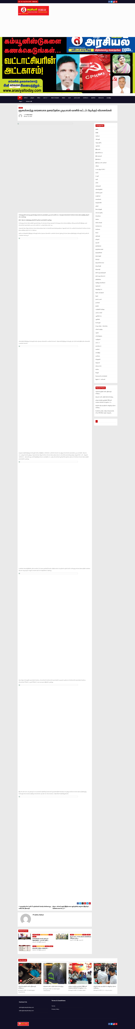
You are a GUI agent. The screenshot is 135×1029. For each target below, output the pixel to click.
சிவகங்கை (98, 216)
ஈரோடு (97, 166)
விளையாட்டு (101, 97)
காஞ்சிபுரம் (98, 196)
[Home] (20, 98)
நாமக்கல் (98, 302)
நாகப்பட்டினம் (99, 299)
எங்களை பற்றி (29, 101)
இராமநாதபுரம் (99, 156)
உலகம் (69, 97)
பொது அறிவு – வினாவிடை (102, 326)
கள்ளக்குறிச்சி (99, 189)
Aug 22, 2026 (35, 942)
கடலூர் (97, 176)
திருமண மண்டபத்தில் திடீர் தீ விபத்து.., (104, 397)
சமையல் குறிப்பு (99, 212)
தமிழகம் (32, 97)
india (34, 934)
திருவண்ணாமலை (100, 263)
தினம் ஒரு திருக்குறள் (101, 272)
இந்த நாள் (98, 149)
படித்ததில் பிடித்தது (100, 309)
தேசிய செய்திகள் (55, 97)
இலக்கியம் (98, 159)
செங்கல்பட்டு (99, 226)
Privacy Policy (55, 1009)
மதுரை (97, 333)
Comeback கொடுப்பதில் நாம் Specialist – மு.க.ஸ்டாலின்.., (40, 939)
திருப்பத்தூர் (98, 256)
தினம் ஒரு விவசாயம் (100, 276)
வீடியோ (63, 97)
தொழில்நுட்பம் (99, 289)
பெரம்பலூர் (98, 322)
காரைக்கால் (98, 199)
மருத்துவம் (98, 339)
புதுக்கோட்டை (99, 316)
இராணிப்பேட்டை (99, 152)
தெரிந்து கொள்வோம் (100, 283)
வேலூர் (97, 372)
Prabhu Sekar (29, 114)
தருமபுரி (97, 242)
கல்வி (97, 183)
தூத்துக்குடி (98, 279)
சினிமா (38, 97)
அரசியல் (25, 97)
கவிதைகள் (98, 186)
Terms (53, 1006)
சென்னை (20, 107)
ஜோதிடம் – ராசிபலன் (100, 379)
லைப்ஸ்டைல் (85, 97)
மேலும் (20, 101)
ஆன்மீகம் (93, 97)
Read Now (84, 65)
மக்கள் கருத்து (99, 329)
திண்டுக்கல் (98, 246)
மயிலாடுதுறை (99, 336)
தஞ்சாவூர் (98, 236)
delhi (97, 129)
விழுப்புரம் (98, 363)
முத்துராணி (43, 942)
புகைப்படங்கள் (77, 97)
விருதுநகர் (98, 359)
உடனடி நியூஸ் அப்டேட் (44, 934)
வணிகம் (97, 349)
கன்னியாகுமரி (99, 192)
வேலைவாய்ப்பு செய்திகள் (101, 376)
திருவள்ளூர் (98, 266)
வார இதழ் (109, 97)
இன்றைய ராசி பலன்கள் (101, 162)
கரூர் (97, 179)
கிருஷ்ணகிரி (99, 202)
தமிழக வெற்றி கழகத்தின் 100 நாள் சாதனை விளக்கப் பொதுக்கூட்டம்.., (78, 987)
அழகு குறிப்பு (99, 142)
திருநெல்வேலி (99, 252)
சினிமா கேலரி (99, 222)
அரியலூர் (98, 139)
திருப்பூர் (97, 259)
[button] (2, 65)
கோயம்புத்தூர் (99, 209)
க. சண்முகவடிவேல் (107, 990)
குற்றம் (97, 206)
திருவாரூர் (98, 269)
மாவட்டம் (45, 97)
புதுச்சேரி (98, 319)
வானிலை (98, 356)
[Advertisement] (67, 26)
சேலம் (97, 233)
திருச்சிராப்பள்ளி (99, 249)
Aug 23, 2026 (23, 990)
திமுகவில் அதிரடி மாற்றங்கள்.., (40, 948)
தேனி (97, 296)
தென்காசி (98, 286)
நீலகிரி (97, 306)
